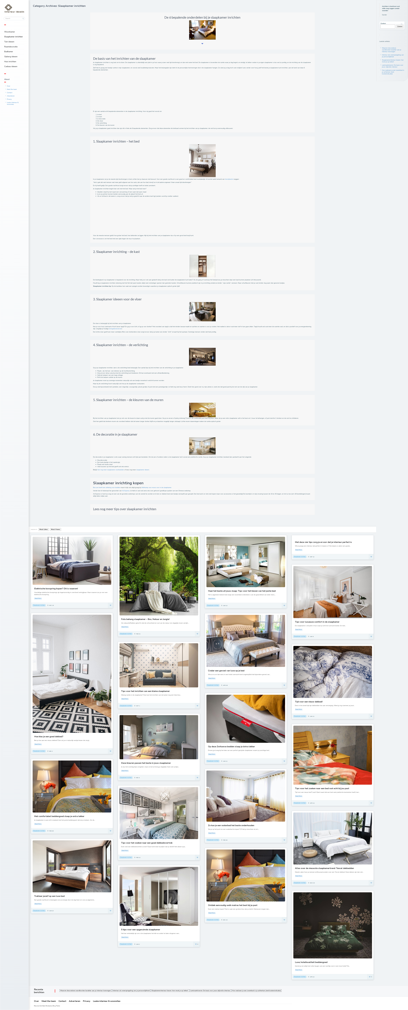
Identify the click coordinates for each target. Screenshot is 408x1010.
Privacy (9, 99)
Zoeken (383, 23)
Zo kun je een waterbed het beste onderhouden (231, 825)
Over (8, 86)
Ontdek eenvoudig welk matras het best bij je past (232, 905)
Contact (9, 93)
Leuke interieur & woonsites (12, 103)
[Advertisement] (157, 91)
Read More (38, 598)
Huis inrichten (10, 61)
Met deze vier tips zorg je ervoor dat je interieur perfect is (323, 542)
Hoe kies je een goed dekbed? (48, 736)
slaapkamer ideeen (142, 470)
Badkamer (8, 51)
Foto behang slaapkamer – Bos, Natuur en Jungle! (145, 619)
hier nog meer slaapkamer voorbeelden (110, 470)
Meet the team (12, 89)
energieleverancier (115, 329)
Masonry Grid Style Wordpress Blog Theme (47, 1006)
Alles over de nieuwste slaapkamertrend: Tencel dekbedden (324, 868)
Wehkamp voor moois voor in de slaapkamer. (156, 488)
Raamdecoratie (11, 46)
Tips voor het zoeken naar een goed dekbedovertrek (146, 842)
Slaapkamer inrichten (13, 36)
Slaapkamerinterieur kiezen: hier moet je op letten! (393, 61)
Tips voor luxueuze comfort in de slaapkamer (317, 621)
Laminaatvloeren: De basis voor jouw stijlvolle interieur (392, 66)
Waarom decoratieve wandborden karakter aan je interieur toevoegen (391, 50)
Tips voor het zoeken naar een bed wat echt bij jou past (322, 788)
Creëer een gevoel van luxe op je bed (226, 670)
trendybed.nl (229, 179)
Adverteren (11, 96)
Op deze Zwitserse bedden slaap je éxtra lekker (231, 746)
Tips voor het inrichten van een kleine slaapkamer (145, 691)
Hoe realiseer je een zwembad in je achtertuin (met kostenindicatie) (393, 72)
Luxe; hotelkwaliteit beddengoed (311, 962)
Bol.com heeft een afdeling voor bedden (106, 488)
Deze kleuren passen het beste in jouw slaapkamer (146, 763)
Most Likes (44, 529)
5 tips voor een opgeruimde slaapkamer (140, 929)
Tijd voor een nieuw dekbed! (308, 701)
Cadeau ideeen (10, 66)
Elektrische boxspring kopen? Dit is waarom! (56, 588)
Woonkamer (9, 32)
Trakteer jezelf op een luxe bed (49, 896)
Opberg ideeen (10, 56)
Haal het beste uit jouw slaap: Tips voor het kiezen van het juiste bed (242, 591)
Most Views (55, 529)
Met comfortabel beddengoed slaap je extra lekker (59, 816)
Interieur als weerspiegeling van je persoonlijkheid (393, 56)
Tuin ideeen (9, 41)
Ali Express (126, 491)
